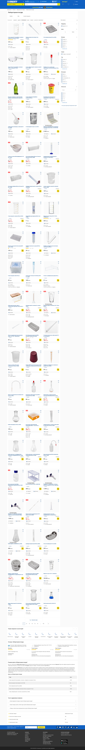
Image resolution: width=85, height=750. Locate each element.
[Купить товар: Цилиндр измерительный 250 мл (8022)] (40, 548)
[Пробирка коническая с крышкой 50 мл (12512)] (33, 237)
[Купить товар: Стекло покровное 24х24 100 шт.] (22, 280)
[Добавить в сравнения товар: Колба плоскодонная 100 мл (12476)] (23, 412)
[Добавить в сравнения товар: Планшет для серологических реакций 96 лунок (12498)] (23, 233)
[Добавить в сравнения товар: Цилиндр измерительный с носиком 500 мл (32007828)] (40, 174)
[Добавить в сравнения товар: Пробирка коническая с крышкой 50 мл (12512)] (40, 233)
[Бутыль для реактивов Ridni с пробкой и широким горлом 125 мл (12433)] (33, 595)
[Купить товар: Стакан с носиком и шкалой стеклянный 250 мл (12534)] (58, 191)
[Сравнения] (63, 4)
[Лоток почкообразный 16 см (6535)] (51, 535)
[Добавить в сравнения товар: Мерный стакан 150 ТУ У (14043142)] (58, 561)
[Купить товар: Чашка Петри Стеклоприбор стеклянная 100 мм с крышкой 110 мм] (22, 72)
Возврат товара (46, 737)
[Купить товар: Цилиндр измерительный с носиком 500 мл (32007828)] (40, 191)
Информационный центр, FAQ (12, 733)
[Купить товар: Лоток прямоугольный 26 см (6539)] (58, 42)
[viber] (65, 727)
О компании (27, 733)
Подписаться (41, 727)
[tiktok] (68, 727)
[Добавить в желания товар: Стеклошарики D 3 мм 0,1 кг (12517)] (40, 113)
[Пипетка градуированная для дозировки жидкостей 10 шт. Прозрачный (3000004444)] (16, 327)
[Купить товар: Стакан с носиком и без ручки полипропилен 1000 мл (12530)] (22, 369)
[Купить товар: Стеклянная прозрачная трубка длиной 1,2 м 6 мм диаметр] (58, 340)
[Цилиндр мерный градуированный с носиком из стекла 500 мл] (51, 148)
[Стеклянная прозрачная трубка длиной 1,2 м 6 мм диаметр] (51, 327)
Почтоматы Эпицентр (47, 743)
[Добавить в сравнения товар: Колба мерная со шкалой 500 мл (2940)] (23, 531)
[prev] (74, 628)
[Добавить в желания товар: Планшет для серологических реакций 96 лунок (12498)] (23, 232)
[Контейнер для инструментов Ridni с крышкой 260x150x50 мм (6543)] (33, 565)
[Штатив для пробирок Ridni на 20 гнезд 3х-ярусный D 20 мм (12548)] (33, 148)
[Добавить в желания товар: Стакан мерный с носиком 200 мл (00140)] (23, 202)
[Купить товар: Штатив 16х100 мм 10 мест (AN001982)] (40, 489)
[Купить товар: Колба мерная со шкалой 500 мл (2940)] (22, 548)
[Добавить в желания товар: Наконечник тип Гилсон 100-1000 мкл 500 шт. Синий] (40, 262)
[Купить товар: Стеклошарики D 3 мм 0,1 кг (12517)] (40, 131)
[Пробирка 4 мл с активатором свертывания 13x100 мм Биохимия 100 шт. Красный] (51, 59)
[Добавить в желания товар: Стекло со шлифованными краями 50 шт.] (58, 262)
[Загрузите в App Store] (64, 740)
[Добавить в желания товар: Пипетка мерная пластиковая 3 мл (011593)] (40, 23)
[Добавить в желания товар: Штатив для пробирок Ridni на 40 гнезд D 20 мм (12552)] (23, 172)
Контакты (27, 736)
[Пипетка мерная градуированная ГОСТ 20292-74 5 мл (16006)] (33, 505)
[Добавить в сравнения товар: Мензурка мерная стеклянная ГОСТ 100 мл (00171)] (58, 293)
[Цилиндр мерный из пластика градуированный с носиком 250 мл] (51, 505)
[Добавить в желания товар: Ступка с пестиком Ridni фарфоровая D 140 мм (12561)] (23, 142)
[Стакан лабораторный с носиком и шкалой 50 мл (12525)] (33, 59)
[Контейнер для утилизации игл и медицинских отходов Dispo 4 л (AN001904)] (51, 88)
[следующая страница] (48, 623)
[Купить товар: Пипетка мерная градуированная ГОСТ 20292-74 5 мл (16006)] (40, 518)
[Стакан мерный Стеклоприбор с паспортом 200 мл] (33, 88)
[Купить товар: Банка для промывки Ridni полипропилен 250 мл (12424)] (58, 459)
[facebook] (57, 727)
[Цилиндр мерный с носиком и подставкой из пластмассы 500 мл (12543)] (51, 416)
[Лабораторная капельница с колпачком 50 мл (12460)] (16, 118)
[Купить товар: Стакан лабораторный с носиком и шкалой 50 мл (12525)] (40, 72)
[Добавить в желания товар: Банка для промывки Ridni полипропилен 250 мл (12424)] (58, 440)
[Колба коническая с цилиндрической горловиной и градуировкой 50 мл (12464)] (16, 446)
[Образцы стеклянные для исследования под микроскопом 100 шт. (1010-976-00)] (51, 118)
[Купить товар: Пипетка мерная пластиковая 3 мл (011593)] (40, 42)
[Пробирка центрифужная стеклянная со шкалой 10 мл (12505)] (51, 356)
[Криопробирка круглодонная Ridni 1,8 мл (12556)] (33, 208)
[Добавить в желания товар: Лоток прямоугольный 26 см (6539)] (58, 23)
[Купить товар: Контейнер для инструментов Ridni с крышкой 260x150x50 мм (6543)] (40, 578)
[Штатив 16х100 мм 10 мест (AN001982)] (33, 476)
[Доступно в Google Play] (64, 743)
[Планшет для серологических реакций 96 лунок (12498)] (16, 237)
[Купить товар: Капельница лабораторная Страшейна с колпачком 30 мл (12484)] (40, 399)
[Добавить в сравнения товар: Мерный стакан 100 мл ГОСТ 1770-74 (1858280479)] (58, 204)
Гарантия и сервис (46, 738)
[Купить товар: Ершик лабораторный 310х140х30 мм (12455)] (22, 608)
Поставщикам (27, 738)
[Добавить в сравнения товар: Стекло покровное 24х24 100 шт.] (23, 263)
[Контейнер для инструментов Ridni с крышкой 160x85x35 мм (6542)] (33, 327)
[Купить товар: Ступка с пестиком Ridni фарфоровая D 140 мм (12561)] (22, 161)
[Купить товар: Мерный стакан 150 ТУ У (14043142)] (58, 578)
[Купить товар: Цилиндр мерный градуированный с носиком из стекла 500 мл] (58, 161)
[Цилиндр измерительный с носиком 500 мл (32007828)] (33, 178)
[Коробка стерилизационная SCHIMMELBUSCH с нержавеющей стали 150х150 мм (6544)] (16, 565)
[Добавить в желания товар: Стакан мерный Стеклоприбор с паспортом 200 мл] (40, 83)
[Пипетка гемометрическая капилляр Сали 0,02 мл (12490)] (16, 386)
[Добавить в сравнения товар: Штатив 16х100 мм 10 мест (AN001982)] (40, 472)
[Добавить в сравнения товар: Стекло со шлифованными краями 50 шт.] (58, 263)
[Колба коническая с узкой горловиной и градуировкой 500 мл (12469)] (33, 446)
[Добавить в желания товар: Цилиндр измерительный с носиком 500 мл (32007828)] (40, 172)
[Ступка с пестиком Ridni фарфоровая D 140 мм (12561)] (16, 148)
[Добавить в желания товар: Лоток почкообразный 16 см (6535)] (58, 530)
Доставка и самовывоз (47, 736)
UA (23, 1)
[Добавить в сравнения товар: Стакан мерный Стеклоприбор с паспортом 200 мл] (40, 84)
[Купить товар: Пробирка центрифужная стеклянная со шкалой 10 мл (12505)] (58, 369)
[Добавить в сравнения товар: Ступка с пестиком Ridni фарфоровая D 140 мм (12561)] (23, 144)
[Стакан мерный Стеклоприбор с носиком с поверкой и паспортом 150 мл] (16, 29)
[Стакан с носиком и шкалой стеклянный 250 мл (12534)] (51, 178)
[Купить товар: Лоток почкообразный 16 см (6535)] (58, 548)
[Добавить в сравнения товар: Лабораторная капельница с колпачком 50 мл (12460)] (23, 114)
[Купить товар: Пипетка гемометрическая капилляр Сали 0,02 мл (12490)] (22, 399)
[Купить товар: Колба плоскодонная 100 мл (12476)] (22, 429)
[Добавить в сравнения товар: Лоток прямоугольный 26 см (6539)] (58, 25)
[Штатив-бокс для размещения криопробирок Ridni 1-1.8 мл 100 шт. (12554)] (33, 416)
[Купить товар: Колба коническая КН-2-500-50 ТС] (58, 608)
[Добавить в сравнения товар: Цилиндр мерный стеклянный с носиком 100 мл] (40, 293)
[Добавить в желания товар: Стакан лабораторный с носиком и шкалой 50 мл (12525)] (40, 53)
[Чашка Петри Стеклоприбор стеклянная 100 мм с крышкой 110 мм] (16, 59)
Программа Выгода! (46, 742)
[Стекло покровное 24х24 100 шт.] (16, 267)
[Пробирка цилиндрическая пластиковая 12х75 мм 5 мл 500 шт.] (51, 237)
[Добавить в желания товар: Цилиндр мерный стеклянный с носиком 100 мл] (40, 291)
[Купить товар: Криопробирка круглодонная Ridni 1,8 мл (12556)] (40, 221)
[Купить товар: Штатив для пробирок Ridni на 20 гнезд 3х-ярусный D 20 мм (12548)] (40, 161)
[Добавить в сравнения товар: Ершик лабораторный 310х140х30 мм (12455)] (23, 591)
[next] (76, 628)
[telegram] (71, 727)
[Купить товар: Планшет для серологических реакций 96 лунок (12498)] (22, 250)
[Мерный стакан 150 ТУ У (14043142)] (51, 565)
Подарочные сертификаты (48, 741)
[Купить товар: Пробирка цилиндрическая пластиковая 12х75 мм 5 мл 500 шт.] (58, 250)
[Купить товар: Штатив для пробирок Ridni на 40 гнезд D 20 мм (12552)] (22, 191)
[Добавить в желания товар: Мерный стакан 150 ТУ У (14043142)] (58, 559)
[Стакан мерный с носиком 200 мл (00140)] (16, 208)
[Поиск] (58, 4)
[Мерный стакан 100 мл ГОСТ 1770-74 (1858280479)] (51, 208)
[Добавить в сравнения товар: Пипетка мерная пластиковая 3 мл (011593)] (40, 25)
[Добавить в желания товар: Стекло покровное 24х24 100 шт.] (23, 262)
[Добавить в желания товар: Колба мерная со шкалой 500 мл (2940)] (23, 530)
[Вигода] (65, 1)
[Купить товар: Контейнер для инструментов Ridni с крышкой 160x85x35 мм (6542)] (40, 340)
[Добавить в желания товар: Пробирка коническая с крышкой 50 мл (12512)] (40, 232)
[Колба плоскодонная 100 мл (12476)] (16, 416)
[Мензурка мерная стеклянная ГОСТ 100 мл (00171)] (51, 297)
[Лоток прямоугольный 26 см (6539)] (51, 29)
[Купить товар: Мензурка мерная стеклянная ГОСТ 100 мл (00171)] (58, 310)
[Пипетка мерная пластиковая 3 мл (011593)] (33, 29)
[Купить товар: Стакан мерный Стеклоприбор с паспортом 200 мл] (40, 101)
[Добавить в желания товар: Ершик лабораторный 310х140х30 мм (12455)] (23, 589)
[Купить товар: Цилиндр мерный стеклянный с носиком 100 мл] (40, 310)
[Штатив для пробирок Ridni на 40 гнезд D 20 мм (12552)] (16, 178)
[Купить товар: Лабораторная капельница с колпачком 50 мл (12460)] (22, 131)
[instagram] (63, 727)
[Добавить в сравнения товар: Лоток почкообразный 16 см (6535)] (58, 531)
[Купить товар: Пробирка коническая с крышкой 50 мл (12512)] (40, 250)
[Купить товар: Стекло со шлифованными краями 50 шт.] (58, 280)
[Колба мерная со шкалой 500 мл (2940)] (16, 535)
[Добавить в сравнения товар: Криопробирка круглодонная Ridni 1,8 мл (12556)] (40, 204)
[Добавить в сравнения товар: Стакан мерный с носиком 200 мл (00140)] (23, 204)
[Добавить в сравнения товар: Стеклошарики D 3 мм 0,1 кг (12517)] (40, 114)
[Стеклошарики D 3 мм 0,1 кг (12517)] (33, 118)
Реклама (26, 741)
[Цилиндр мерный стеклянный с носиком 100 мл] (33, 297)
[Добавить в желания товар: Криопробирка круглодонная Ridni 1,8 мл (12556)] (40, 202)
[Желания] (68, 4)
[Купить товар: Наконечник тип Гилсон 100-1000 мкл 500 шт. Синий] (40, 280)
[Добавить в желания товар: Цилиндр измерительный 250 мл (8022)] (40, 530)
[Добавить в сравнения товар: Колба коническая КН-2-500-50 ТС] (58, 591)
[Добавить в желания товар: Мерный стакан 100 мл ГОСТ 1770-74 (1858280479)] (58, 202)
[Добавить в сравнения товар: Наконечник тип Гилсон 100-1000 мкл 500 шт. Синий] (40, 263)
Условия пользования (65, 733)
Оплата (44, 733)
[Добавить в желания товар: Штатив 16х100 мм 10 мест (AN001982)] (40, 470)
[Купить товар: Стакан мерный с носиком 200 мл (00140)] (22, 221)
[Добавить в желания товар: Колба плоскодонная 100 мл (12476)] (23, 410)
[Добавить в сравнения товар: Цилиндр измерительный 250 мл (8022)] (40, 531)
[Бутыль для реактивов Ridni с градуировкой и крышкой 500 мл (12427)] (16, 476)
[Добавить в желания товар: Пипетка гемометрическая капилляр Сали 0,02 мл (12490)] (23, 381)
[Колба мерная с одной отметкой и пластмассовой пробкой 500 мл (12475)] (51, 386)
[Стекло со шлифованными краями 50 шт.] (51, 267)
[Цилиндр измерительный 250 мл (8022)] (33, 535)
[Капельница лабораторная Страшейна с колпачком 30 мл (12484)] (33, 386)
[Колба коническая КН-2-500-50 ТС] (51, 595)
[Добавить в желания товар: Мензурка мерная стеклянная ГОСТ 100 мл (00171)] (58, 291)
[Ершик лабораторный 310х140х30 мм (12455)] (16, 595)
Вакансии (27, 737)
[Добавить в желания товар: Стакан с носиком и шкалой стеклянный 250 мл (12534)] (58, 172)
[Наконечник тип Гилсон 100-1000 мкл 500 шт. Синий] (33, 267)
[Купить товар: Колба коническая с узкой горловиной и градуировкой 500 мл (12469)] (40, 459)
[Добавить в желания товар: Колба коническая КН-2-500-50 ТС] (58, 589)
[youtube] (60, 727)
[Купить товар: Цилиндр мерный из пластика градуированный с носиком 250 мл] (58, 518)
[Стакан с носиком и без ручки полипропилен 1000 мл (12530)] (16, 356)
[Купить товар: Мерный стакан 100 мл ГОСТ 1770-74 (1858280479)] (58, 221)
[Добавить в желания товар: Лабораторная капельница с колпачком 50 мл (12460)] (23, 113)
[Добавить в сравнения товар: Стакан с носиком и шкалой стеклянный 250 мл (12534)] (58, 174)
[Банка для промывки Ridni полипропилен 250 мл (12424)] (51, 446)
